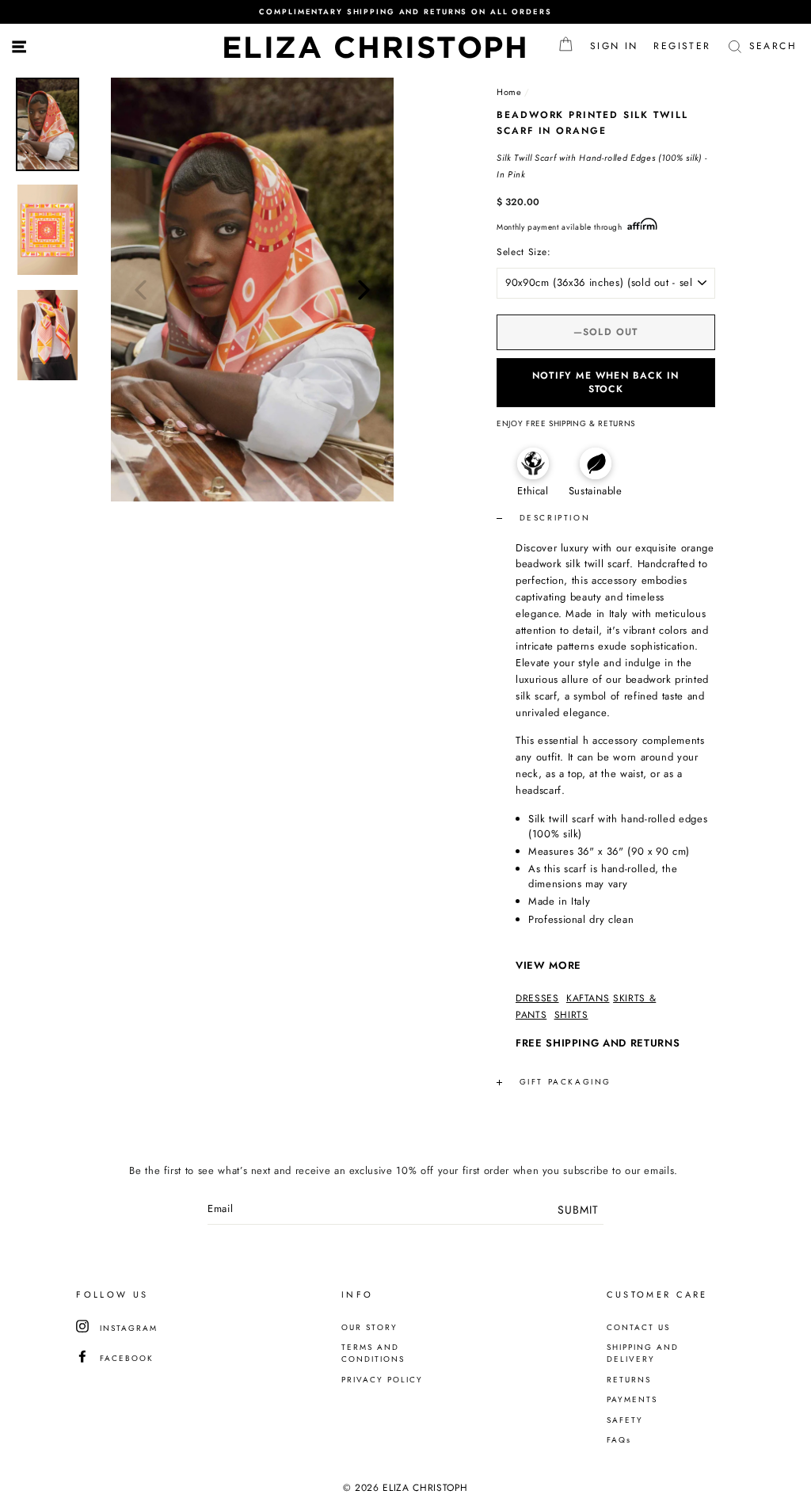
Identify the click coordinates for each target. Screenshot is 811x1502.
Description (552, 518)
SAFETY (625, 1420)
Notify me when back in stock (605, 382)
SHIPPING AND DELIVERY (643, 1353)
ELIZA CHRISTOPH (376, 47)
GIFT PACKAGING (565, 1082)
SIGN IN (618, 46)
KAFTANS (588, 998)
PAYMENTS (632, 1399)
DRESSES (537, 998)
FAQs (619, 1440)
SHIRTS (571, 1015)
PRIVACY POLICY (382, 1380)
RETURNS (629, 1380)
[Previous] (140, 289)
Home (509, 92)
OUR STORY (369, 1327)
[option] (405, 12)
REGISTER (685, 46)
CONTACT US (638, 1327)
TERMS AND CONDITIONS (373, 1353)
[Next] (364, 289)
